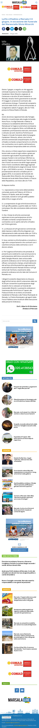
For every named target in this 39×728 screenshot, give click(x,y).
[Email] (16, 29)
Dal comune (9, 14)
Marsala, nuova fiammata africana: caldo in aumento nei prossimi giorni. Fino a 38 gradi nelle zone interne (24, 636)
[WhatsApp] (24, 29)
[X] (8, 29)
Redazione (5, 33)
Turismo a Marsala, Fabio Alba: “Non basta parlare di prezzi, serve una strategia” (24, 497)
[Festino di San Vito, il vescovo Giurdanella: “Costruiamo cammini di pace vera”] (7, 648)
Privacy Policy (7, 717)
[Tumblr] (26, 708)
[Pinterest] (22, 708)
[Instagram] (12, 708)
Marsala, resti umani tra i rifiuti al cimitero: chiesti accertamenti (25, 413)
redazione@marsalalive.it (12, 722)
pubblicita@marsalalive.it (21, 725)
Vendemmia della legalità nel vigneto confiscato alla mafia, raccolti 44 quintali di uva (24, 611)
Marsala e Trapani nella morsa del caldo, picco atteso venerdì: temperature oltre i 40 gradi (25, 598)
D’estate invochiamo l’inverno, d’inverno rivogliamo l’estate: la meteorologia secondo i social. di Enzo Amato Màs (18, 563)
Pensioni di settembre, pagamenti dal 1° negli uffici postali (25, 387)
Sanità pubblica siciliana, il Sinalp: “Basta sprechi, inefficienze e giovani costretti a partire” (25, 484)
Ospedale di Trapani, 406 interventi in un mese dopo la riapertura (23, 438)
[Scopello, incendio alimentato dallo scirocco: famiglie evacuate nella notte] (7, 425)
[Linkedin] (17, 708)
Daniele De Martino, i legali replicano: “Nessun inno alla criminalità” (23, 459)
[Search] (34, 321)
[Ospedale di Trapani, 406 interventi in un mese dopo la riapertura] (7, 438)
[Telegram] (12, 29)
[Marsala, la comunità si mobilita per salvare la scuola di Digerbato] (7, 623)
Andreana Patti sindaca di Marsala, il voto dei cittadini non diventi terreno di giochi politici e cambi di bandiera (19, 573)
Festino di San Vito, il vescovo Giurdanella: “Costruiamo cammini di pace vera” (25, 649)
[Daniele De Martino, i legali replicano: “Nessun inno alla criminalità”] (7, 459)
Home (3, 14)
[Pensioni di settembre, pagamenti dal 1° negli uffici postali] (7, 387)
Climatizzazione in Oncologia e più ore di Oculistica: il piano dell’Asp (25, 400)
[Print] (20, 29)
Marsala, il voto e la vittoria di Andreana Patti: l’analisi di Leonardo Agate (24, 510)
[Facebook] (3, 29)
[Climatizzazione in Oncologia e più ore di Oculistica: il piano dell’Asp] (7, 400)
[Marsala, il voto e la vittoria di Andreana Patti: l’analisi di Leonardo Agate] (7, 509)
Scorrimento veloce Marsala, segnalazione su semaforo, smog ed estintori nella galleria (25, 472)
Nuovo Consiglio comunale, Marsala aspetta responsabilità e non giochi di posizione (18, 581)
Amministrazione (18, 14)
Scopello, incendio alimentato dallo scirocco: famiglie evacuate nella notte (25, 425)
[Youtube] (22, 690)
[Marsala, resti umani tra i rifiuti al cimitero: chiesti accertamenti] (7, 412)
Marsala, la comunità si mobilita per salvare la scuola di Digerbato (25, 624)
